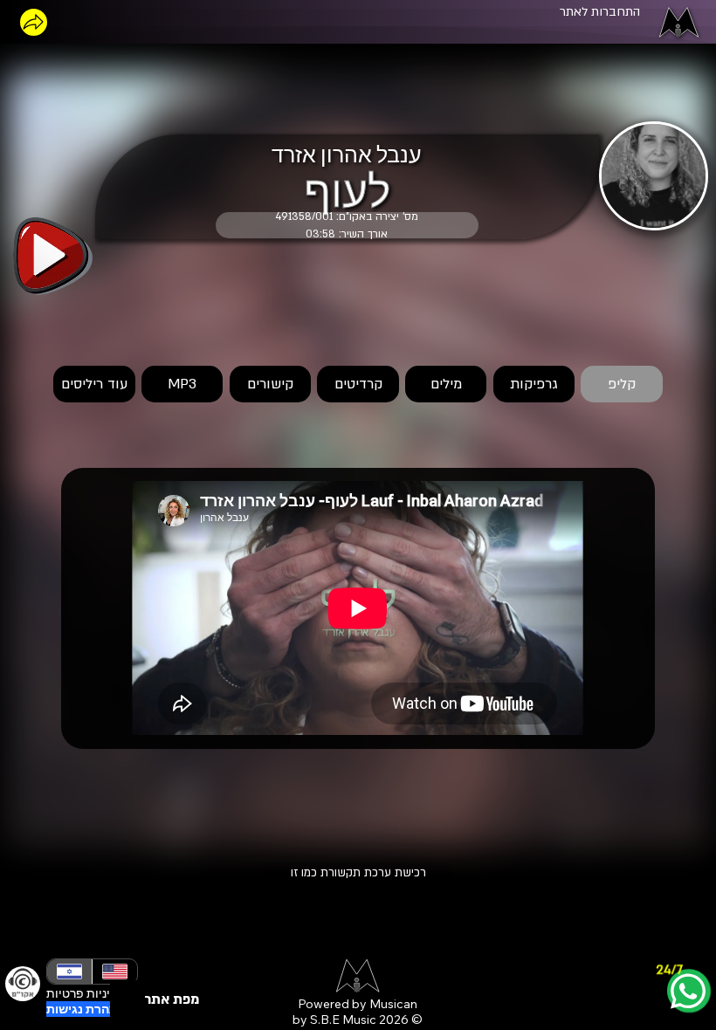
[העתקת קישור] (33, 22)
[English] (114, 971)
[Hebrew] (69, 971)
